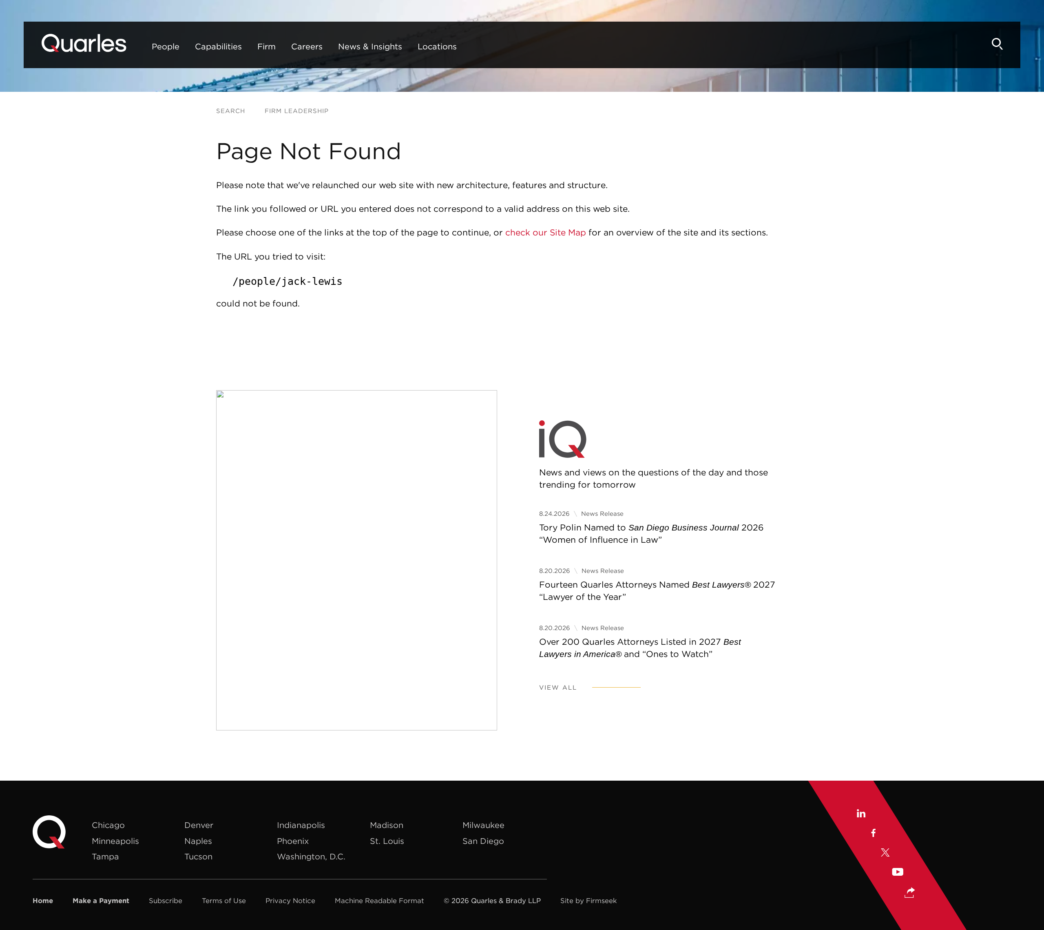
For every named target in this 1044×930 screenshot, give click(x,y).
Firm (266, 46)
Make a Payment (101, 900)
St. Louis (387, 841)
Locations (437, 46)
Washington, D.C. (311, 856)
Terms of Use (224, 900)
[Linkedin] (861, 814)
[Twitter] (885, 854)
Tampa (105, 856)
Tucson (198, 856)
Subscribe (165, 900)
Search (230, 111)
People (165, 46)
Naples (198, 841)
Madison (386, 825)
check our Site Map (545, 232)
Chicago (108, 825)
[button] (910, 893)
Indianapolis (301, 825)
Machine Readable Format (379, 900)
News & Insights (370, 46)
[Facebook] (873, 834)
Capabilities (218, 46)
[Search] (997, 44)
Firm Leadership (297, 111)
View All (558, 687)
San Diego (483, 841)
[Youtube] (897, 873)
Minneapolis (115, 841)
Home (43, 900)
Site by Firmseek (588, 900)
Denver (198, 825)
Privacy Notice (290, 900)
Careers (307, 46)
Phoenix (293, 841)
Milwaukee (483, 825)
